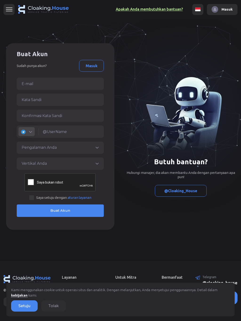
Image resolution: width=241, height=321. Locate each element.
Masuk (91, 66)
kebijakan (19, 295)
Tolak (53, 306)
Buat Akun (60, 210)
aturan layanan (79, 198)
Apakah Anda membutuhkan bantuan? (149, 9)
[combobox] (26, 131)
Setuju (24, 306)
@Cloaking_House (180, 191)
